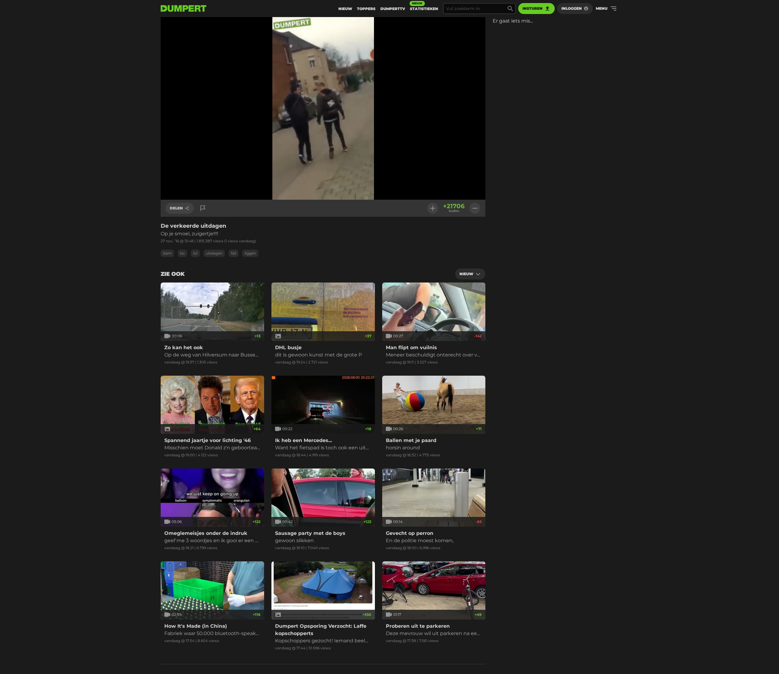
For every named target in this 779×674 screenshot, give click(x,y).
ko (182, 253)
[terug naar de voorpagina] (183, 8)
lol (195, 253)
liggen (250, 253)
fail (233, 253)
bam (167, 253)
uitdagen (214, 253)
